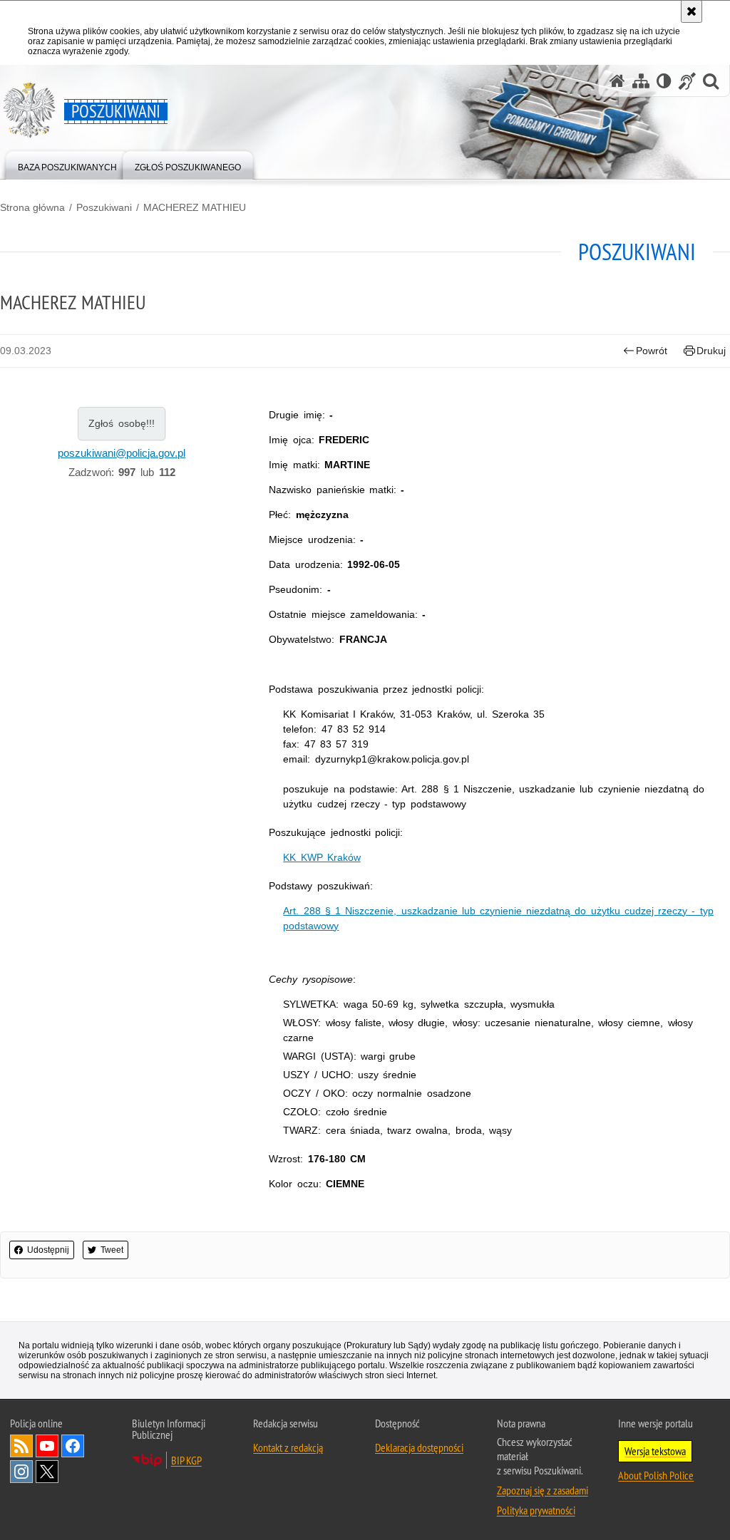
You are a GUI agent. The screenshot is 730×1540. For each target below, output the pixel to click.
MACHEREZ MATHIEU (194, 207)
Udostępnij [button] (48, 1250)
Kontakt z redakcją (288, 1447)
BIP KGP (186, 1460)
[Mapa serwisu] (640, 81)
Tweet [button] (112, 1250)
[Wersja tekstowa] (664, 81)
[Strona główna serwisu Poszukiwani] (617, 81)
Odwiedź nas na (47, 1446)
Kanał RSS (21, 1446)
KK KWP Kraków (321, 857)
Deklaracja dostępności (419, 1447)
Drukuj (711, 350)
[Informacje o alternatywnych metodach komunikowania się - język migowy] (687, 81)
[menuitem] (67, 164)
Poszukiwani (104, 207)
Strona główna (32, 207)
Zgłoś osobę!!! (121, 423)
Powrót (651, 350)
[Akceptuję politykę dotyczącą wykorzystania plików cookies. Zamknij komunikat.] (691, 11)
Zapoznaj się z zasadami (542, 1490)
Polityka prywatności (536, 1510)
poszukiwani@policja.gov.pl (121, 453)
